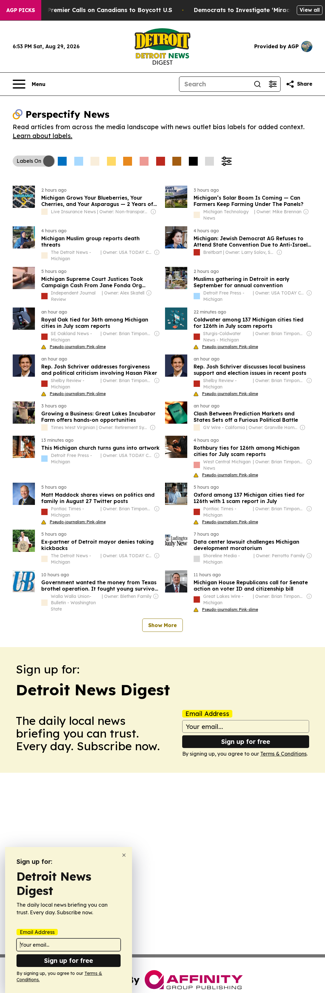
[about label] (44, 212)
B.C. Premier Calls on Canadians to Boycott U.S (103, 10)
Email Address (207, 714)
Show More (162, 625)
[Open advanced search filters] (272, 84)
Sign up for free (245, 741)
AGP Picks (20, 10)
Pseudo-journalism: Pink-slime (78, 346)
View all (310, 10)
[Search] (257, 84)
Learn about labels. (42, 136)
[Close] (124, 855)
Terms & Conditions (283, 754)
